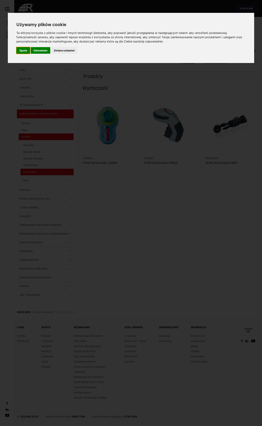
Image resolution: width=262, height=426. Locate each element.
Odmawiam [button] (40, 50)
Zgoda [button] (23, 50)
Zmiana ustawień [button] (64, 50)
